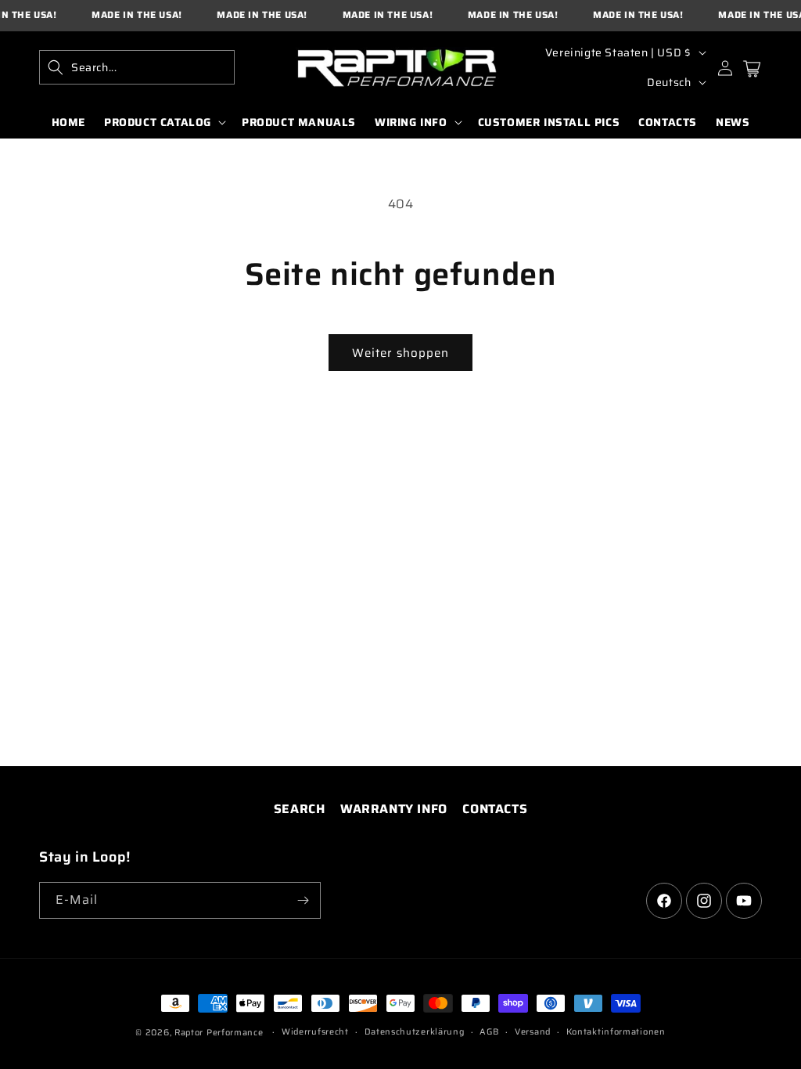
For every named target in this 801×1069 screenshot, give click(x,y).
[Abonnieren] (303, 900)
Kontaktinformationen (616, 1031)
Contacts (494, 809)
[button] (137, 67)
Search (299, 809)
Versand (533, 1031)
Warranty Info (393, 809)
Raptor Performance (219, 1032)
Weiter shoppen (400, 353)
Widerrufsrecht (315, 1031)
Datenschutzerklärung (415, 1031)
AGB (489, 1031)
